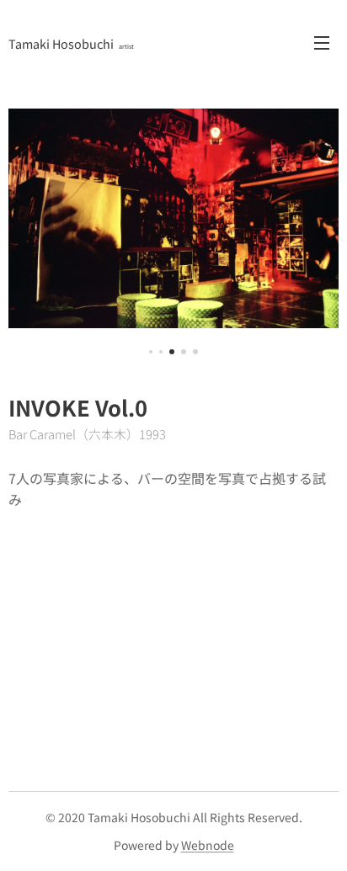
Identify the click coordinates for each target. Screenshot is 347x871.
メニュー (322, 42)
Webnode (207, 844)
